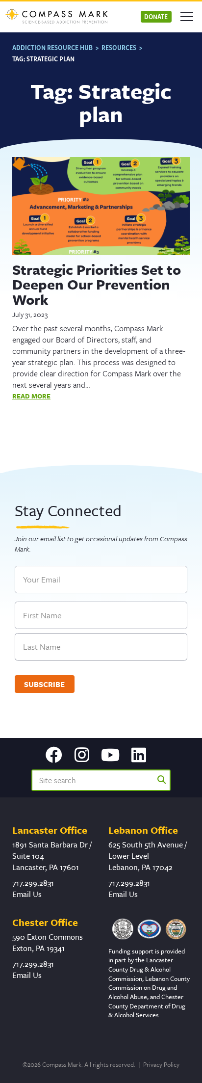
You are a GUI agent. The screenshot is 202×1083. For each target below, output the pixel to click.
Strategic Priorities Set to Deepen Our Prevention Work (96, 284)
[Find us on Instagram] (82, 755)
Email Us (27, 894)
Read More (31, 396)
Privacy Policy (161, 1064)
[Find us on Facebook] (54, 755)
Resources (118, 47)
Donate (156, 16)
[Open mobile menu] (186, 16)
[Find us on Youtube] (110, 755)
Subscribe (44, 684)
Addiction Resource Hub (52, 47)
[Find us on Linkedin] (138, 755)
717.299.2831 (33, 883)
